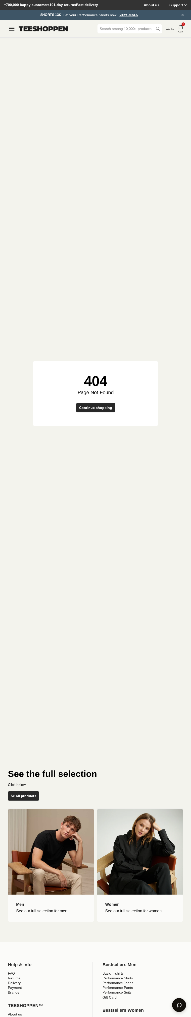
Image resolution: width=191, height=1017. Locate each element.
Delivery (14, 983)
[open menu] (11, 28)
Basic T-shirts (113, 973)
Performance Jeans (117, 983)
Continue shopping (95, 408)
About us (151, 5)
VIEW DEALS (128, 15)
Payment (15, 988)
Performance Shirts (117, 978)
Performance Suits (117, 992)
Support (176, 5)
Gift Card (109, 997)
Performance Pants (117, 988)
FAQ (11, 973)
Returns (14, 978)
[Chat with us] (179, 1005)
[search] (158, 28)
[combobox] (126, 28)
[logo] (43, 29)
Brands (13, 992)
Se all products (23, 796)
